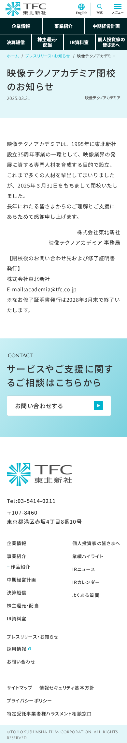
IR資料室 (79, 42)
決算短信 (16, 42)
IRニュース (83, 569)
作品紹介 (20, 566)
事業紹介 (63, 26)
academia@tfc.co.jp (51, 289)
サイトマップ (20, 687)
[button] (100, 9)
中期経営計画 (106, 26)
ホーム (13, 56)
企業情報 (21, 26)
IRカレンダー (86, 582)
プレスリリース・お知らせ (48, 56)
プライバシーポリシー (29, 700)
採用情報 (16, 648)
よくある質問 (86, 595)
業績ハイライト (88, 556)
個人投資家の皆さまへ (111, 42)
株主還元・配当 (47, 42)
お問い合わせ (21, 661)
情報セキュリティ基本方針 (66, 687)
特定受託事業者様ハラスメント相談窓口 (49, 713)
